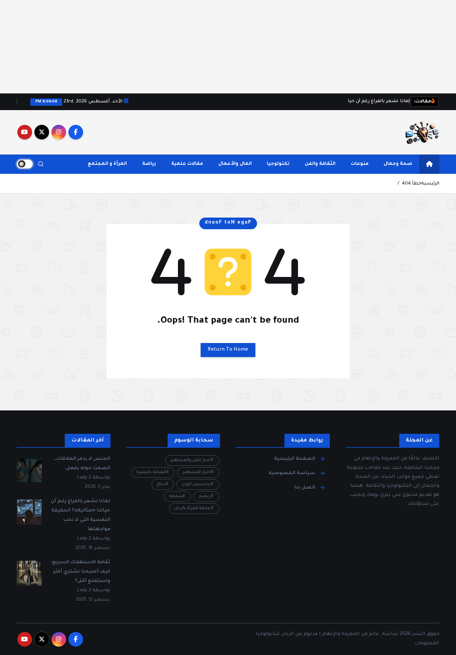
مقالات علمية (187, 164)
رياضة (149, 164)
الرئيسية (430, 183)
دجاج (161, 484)
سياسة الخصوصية (292, 473)
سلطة (175, 496)
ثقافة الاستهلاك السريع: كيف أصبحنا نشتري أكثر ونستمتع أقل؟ (80, 572)
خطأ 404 (411, 183)
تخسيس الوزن (196, 484)
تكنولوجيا (278, 164)
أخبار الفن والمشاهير (190, 460)
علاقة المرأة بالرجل (192, 508)
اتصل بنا (304, 487)
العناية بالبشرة (151, 472)
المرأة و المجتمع (107, 164)
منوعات (360, 164)
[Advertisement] (255, 46)
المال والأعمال (235, 164)
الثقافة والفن (320, 164)
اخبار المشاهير (196, 472)
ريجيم (205, 496)
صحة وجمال (398, 164)
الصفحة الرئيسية (294, 459)
